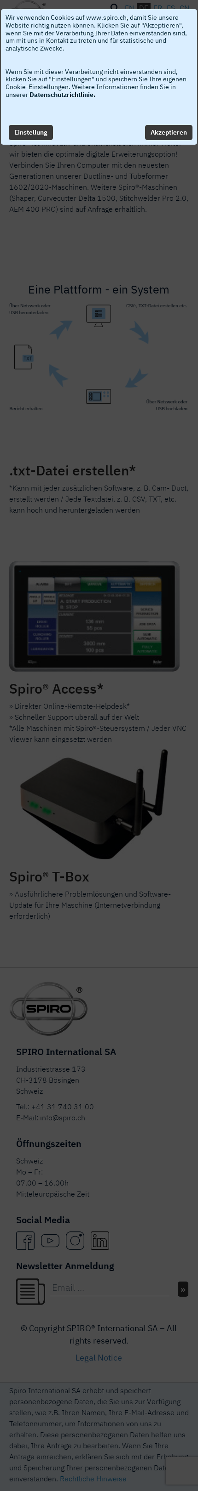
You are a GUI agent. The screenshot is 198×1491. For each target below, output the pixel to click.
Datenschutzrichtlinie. (62, 94)
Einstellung (30, 132)
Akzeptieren (169, 132)
